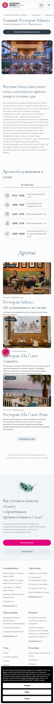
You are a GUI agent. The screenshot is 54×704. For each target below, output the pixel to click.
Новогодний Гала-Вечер (11, 628)
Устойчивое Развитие (10, 657)
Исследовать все (27, 439)
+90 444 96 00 (27, 551)
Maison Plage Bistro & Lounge (39, 592)
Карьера (6, 665)
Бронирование (27, 542)
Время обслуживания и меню (27, 32)
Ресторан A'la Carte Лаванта (39, 584)
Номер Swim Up (8, 601)
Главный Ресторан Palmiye (38, 573)
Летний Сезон (27, 185)
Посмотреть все (8, 606)
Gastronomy (36, 15)
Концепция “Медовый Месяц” (13, 632)
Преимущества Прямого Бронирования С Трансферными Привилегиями (14, 621)
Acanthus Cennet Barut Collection (15, 15)
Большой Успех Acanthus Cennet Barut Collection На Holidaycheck (38, 621)
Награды (6, 661)
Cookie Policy (33, 660)
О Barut (5, 653)
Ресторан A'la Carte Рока (37, 588)
